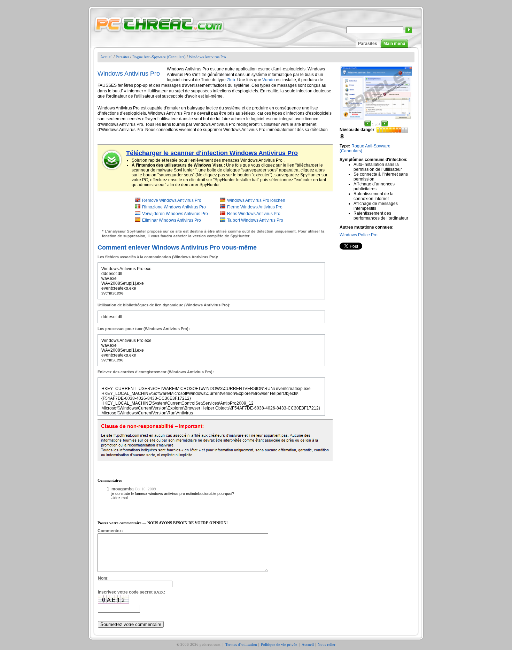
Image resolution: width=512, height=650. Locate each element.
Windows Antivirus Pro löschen (256, 200)
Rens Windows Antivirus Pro (253, 213)
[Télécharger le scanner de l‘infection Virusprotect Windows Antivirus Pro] (112, 160)
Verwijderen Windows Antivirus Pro (175, 213)
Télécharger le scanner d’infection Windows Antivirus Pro (212, 153)
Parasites (367, 43)
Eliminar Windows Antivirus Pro (171, 220)
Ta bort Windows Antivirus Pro (255, 220)
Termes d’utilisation (241, 644)
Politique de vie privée (279, 644)
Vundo (268, 79)
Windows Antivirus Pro (207, 57)
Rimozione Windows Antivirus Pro (174, 207)
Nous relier (326, 644)
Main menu (394, 43)
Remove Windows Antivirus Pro (171, 200)
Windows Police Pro (359, 234)
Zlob (231, 79)
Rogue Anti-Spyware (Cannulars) (159, 57)
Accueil (106, 57)
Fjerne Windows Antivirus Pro (254, 207)
